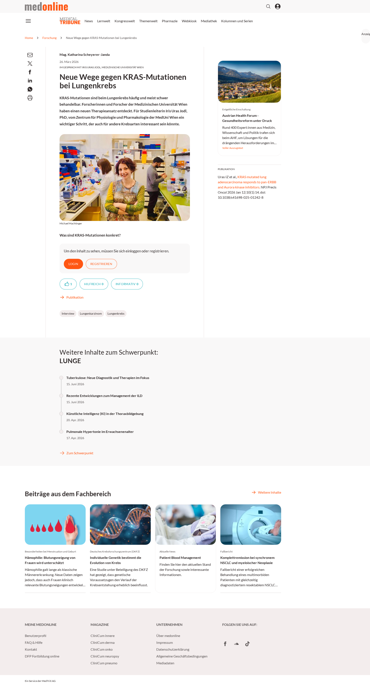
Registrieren (101, 264)
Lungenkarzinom (91, 313)
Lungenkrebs (115, 313)
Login (73, 264)
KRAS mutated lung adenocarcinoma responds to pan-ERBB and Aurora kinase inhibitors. (247, 182)
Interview (68, 313)
